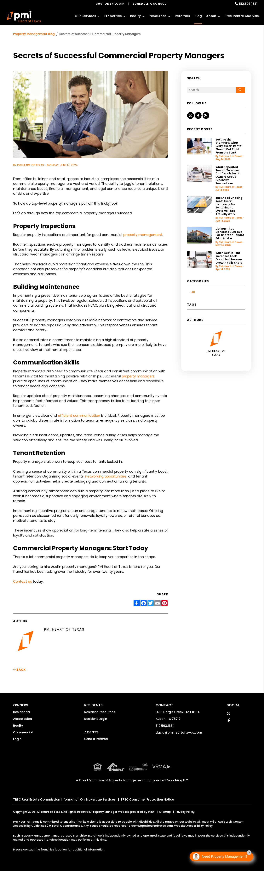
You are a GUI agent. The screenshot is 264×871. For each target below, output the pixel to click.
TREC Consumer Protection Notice (147, 799)
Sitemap (165, 812)
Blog (198, 16)
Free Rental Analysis (242, 16)
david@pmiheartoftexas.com (179, 732)
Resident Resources (99, 712)
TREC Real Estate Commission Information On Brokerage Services (64, 799)
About (211, 16)
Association (22, 719)
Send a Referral (96, 739)
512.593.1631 (248, 4)
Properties (113, 16)
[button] (190, 115)
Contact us (22, 581)
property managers (138, 376)
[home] (24, 16)
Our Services (85, 16)
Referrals (182, 16)
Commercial (23, 732)
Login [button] (17, 739)
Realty (135, 16)
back (21, 669)
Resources (158, 16)
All (193, 292)
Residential (22, 712)
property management (142, 234)
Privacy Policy (184, 812)
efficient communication (79, 415)
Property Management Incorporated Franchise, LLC (148, 780)
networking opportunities (106, 476)
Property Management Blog (34, 34)
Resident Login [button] (95, 719)
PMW (151, 812)
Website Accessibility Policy (193, 826)
